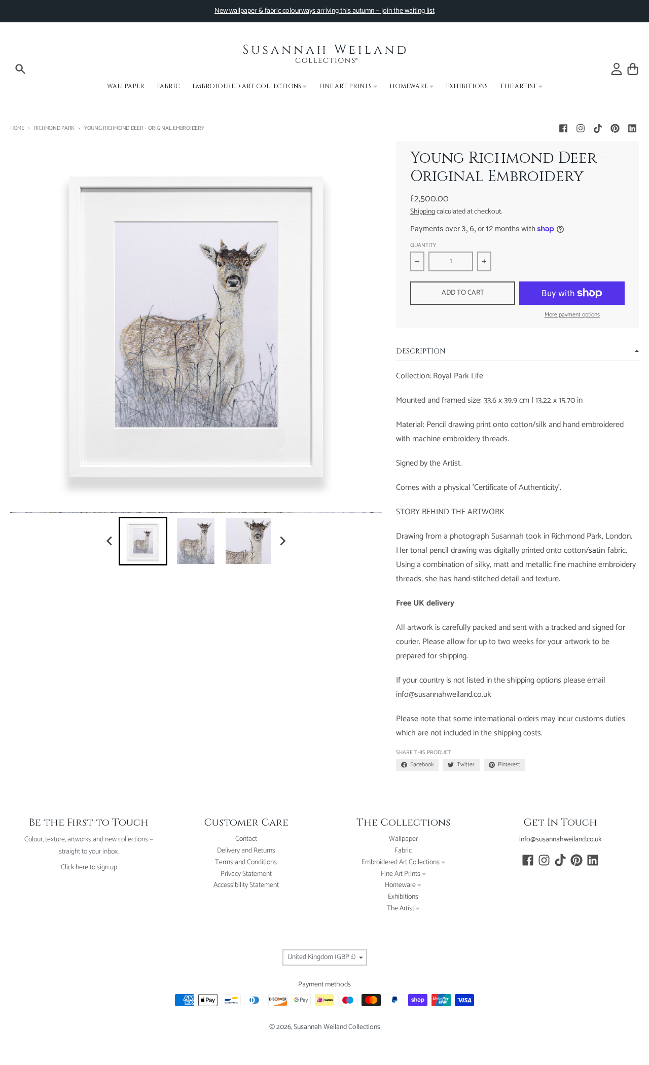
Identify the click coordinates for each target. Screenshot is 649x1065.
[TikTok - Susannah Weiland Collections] (597, 128)
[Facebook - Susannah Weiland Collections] (563, 128)
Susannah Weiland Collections (337, 1027)
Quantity (423, 245)
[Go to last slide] (109, 541)
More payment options (572, 315)
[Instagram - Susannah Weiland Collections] (580, 128)
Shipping (422, 212)
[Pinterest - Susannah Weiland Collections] (615, 128)
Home (17, 128)
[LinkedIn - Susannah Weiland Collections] (632, 128)
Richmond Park (54, 128)
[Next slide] (282, 541)
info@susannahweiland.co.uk (560, 839)
